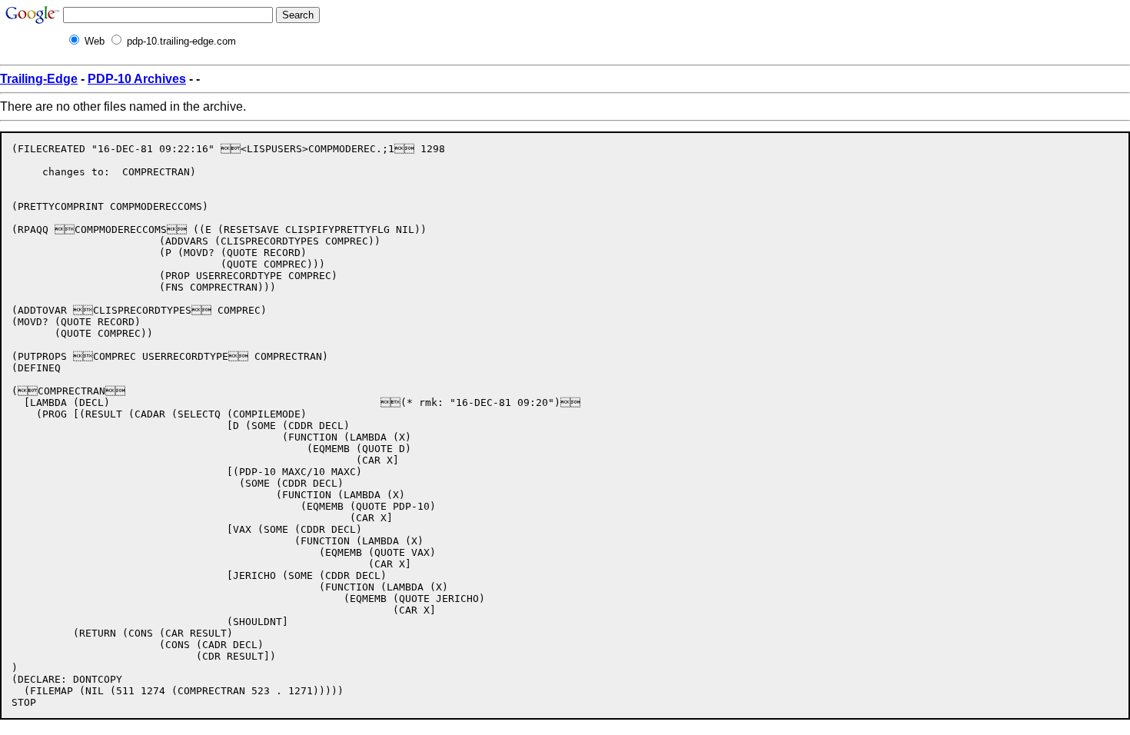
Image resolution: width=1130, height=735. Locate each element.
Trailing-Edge (39, 78)
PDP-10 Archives (137, 78)
